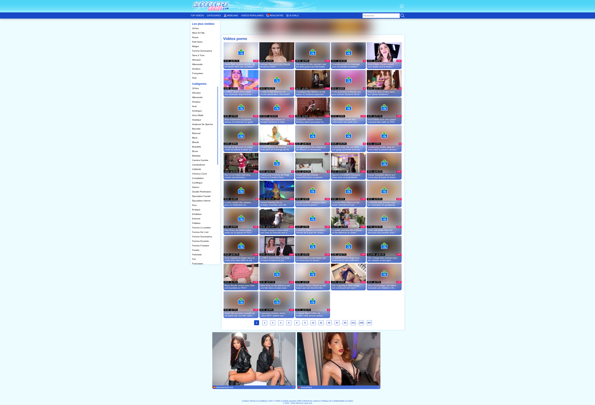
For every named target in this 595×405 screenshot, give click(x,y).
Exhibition (197, 214)
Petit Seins (197, 42)
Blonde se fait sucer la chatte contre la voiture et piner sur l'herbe (238, 148)
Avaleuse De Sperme (203, 124)
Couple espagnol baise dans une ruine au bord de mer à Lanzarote (274, 231)
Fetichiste (197, 254)
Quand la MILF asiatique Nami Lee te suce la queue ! (311, 203)
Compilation (198, 178)
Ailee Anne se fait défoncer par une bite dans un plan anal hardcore (275, 286)
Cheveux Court (199, 173)
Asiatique (197, 120)
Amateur (196, 69)
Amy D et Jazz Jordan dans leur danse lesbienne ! (381, 92)
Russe (195, 37)
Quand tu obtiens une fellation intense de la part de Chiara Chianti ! (310, 231)
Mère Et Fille (198, 33)
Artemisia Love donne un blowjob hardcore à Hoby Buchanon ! (272, 120)
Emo (194, 205)
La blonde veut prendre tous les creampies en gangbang (381, 203)
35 (329, 322)
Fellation (196, 223)
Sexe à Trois (198, 55)
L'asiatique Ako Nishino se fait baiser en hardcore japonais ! (310, 92)
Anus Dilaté (198, 115)
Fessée (196, 250)
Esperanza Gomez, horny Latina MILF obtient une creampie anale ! (272, 314)
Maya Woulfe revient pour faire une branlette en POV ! (239, 286)
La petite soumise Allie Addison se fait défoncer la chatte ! (347, 231)
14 (313, 322)
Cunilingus (197, 182)
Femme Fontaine (201, 245)
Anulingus (197, 111)
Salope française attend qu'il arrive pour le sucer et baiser (382, 176)
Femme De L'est (200, 232)
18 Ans (195, 28)
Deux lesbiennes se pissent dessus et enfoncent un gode (238, 120)
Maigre (196, 46)
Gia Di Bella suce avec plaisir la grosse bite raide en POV (382, 120)
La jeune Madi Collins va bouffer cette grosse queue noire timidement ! (309, 314)
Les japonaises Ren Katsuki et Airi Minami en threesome (311, 148)
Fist (194, 259)
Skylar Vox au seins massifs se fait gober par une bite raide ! (239, 314)
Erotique (196, 209)
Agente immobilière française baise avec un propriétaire (346, 176)
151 (353, 322)
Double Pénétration (202, 191)
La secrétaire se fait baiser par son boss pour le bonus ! (311, 259)
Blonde (196, 142)
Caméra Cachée (200, 160)
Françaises (198, 73)
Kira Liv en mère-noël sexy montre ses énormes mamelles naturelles (237, 176)
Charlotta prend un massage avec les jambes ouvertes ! (346, 65)
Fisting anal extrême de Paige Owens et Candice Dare (274, 176)
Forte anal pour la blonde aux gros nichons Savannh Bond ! (346, 92)
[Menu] (402, 6)
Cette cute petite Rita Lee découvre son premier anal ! (381, 231)
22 (321, 322)
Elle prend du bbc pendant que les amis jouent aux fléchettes (311, 65)
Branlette (197, 146)
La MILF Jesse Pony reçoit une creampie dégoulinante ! (238, 92)
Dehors (196, 187)
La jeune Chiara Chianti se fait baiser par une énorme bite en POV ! (311, 286)
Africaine (196, 60)
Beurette (196, 129)
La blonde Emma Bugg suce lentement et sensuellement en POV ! (347, 259)
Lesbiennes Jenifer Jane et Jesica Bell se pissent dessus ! (382, 148)
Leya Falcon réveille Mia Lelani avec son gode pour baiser (345, 120)
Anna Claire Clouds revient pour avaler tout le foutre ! (381, 65)
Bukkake (196, 155)
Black (195, 137)
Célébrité (197, 169)
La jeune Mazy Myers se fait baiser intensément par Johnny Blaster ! (345, 203)
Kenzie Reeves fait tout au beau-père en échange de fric (274, 148)
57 (337, 322)
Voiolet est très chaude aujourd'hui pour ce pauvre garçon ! (309, 176)
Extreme (196, 218)
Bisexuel (196, 133)
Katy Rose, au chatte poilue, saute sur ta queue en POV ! (238, 231)
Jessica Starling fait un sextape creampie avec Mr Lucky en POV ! (273, 203)
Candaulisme (199, 164)
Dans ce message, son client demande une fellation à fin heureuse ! (382, 286)
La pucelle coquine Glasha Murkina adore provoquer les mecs (310, 120)
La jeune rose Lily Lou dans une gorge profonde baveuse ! (346, 148)
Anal (194, 78)
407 (369, 322)
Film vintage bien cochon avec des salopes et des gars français (382, 259)
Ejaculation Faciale (201, 196)
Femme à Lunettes (201, 227)
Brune (195, 151)
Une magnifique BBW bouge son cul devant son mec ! (345, 286)
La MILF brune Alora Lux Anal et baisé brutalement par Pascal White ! (274, 259)
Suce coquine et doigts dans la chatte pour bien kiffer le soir (239, 259)
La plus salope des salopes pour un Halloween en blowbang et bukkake (237, 203)
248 (361, 322)
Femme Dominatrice (202, 51)
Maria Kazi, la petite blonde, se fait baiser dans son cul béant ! (239, 65)
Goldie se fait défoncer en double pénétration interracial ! (275, 92)
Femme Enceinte (200, 241)
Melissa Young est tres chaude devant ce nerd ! (275, 65)
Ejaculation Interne (201, 200)
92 (345, 322)
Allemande (197, 64)
